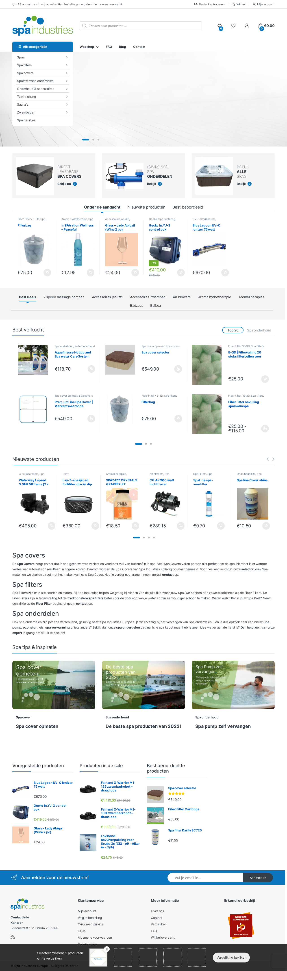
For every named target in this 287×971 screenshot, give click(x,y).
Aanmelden (258, 878)
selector (247, 569)
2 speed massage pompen (64, 297)
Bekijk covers (111, 125)
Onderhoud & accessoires (35, 89)
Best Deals (27, 297)
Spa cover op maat (153, 346)
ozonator (30, 627)
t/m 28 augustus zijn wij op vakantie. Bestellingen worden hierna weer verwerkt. (67, 4)
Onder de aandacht (102, 207)
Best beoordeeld (187, 207)
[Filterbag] (121, 409)
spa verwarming (57, 627)
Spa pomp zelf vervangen (223, 726)
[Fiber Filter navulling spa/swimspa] (208, 414)
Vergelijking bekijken (231, 957)
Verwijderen (107, 949)
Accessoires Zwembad (147, 297)
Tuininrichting (26, 96)
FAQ (109, 47)
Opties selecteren (174, 369)
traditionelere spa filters (85, 598)
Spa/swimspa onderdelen (35, 81)
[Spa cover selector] (121, 360)
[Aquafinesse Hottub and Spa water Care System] (34, 360)
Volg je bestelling (90, 918)
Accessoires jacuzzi (117, 219)
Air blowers (182, 297)
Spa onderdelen (159, 475)
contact (168, 574)
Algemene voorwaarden (95, 937)
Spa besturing (166, 219)
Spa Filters (257, 346)
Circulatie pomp (28, 474)
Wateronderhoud (85, 346)
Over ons (157, 911)
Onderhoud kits (246, 474)
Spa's (66, 474)
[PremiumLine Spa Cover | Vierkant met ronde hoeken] (34, 409)
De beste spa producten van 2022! (143, 726)
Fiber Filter (44, 603)
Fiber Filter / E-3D (28, 219)
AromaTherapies (251, 297)
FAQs (81, 931)
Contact (139, 47)
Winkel (241, 4)
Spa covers (25, 73)
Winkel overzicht (163, 937)
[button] (138, 444)
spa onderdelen (128, 627)
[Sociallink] (13, 936)
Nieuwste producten (146, 207)
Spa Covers (26, 564)
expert (17, 633)
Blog (122, 47)
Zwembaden (26, 112)
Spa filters (24, 65)
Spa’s (21, 57)
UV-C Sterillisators (204, 219)
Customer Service (90, 924)
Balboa (155, 305)
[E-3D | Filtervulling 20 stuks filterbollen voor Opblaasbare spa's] (208, 365)
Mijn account (266, 4)
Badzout (136, 305)
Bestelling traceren (212, 4)
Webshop (87, 47)
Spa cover (23, 717)
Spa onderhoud (259, 330)
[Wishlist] (233, 26)
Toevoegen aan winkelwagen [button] (41, 272)
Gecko (153, 219)
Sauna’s (22, 104)
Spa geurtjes (26, 120)
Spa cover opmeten (37, 726)
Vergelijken (158, 924)
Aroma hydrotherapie (74, 219)
